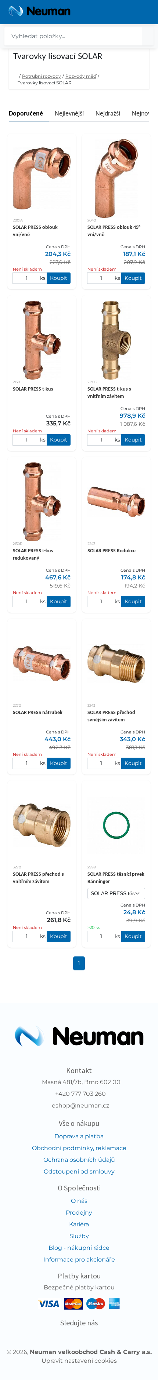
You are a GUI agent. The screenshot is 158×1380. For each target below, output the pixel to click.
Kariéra (79, 1224)
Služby (79, 1236)
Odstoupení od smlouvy (79, 1171)
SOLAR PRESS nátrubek (37, 712)
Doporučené (26, 113)
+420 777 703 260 (80, 1093)
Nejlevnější (69, 113)
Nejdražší (108, 113)
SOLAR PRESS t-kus (33, 389)
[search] (148, 36)
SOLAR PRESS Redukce (111, 551)
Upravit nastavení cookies (79, 1360)
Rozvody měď (80, 76)
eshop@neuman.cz (80, 1105)
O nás (79, 1200)
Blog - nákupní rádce (79, 1247)
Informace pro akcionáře (79, 1259)
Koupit (58, 278)
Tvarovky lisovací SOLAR (45, 82)
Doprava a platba (79, 1136)
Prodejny (79, 1212)
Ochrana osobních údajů (79, 1159)
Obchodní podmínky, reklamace (79, 1148)
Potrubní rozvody (41, 76)
